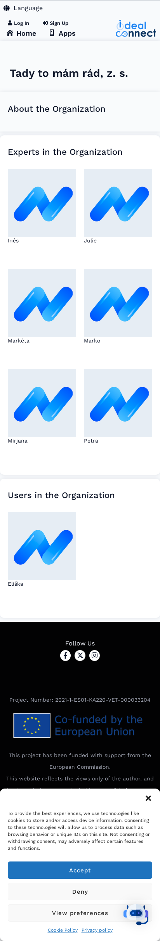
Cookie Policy (63, 930)
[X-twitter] (80, 655)
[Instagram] (94, 655)
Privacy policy (97, 930)
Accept (80, 870)
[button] (148, 798)
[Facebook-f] (65, 655)
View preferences (80, 913)
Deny (80, 891)
